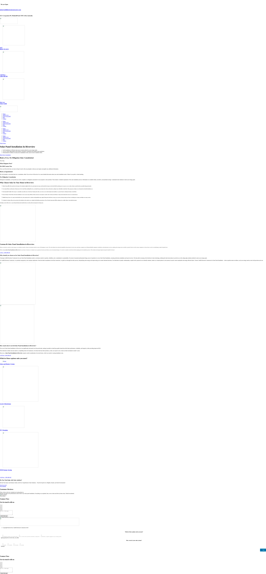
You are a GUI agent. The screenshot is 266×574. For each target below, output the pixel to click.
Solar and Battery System (7, 364)
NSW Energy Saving (6, 470)
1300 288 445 (4, 75)
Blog (4, 117)
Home (4, 114)
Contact (4, 118)
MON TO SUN (4, 48)
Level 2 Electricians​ (5, 404)
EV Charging (4, 430)
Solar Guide (3, 103)
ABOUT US (5, 115)
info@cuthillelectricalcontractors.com (10, 10)
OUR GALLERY (7, 116)
